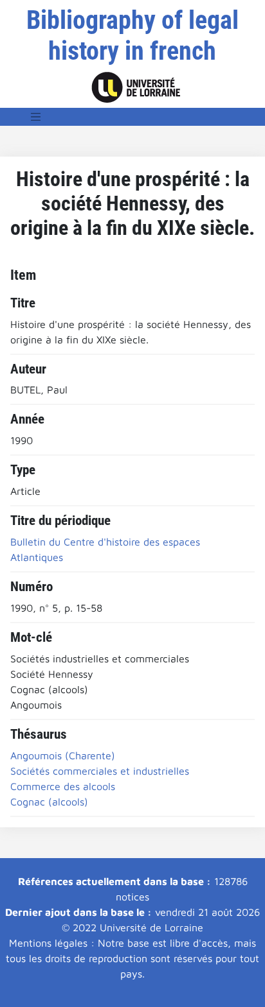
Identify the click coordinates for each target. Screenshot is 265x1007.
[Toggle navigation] (36, 117)
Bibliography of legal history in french (132, 35)
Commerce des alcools (62, 786)
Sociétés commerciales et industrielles (99, 771)
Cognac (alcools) (49, 801)
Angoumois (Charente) (62, 755)
